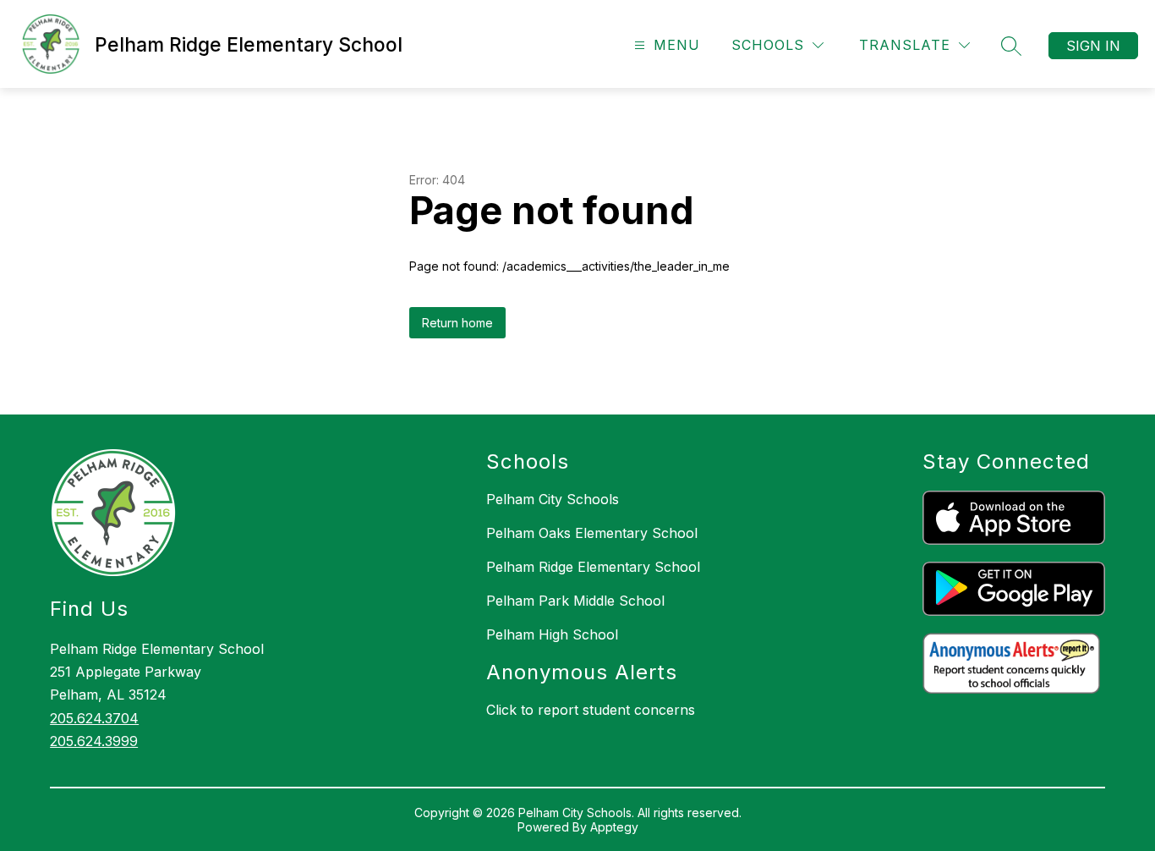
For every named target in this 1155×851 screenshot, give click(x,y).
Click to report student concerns (590, 709)
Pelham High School (552, 634)
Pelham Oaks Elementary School (592, 532)
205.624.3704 (94, 718)
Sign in (1093, 45)
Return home (457, 323)
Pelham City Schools (552, 499)
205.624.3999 (94, 741)
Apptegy (614, 827)
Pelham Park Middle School (575, 600)
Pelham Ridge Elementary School (593, 566)
